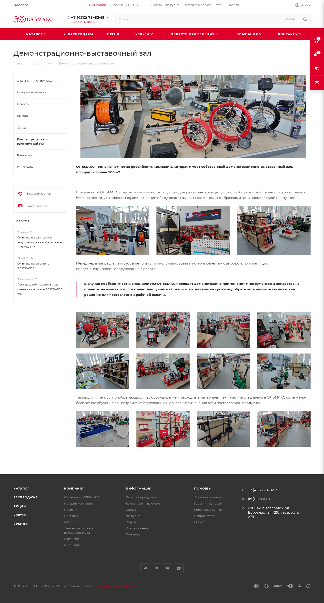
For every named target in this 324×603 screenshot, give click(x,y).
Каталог (21, 488)
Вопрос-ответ (204, 516)
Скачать (200, 522)
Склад (68, 522)
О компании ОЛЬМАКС (81, 497)
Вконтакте (145, 568)
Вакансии (71, 539)
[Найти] (305, 19)
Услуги (20, 515)
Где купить (133, 516)
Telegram (156, 568)
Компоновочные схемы (143, 503)
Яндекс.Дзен (179, 568)
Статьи (131, 509)
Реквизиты (72, 545)
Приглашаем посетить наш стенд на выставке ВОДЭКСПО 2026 (40, 289)
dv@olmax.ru (259, 499)
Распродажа (25, 497)
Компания (74, 488)
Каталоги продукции (141, 497)
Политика (133, 534)
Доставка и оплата (208, 497)
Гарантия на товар (208, 503)
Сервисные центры (208, 509)
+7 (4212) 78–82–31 (87, 17)
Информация (139, 488)
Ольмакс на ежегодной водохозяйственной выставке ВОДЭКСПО (39, 242)
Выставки (71, 516)
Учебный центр (137, 528)
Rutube (167, 568)
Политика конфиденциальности (118, 586)
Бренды (20, 523)
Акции (19, 506)
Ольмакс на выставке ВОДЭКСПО (33, 266)
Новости (21, 221)
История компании (78, 503)
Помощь (202, 488)
